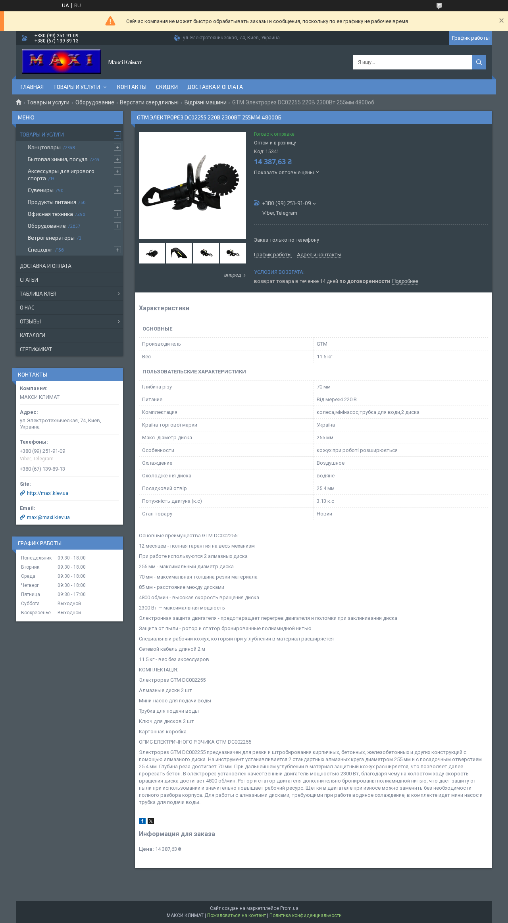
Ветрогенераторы (51, 237)
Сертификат (36, 349)
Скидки (167, 86)
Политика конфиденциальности (305, 915)
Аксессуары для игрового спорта (61, 174)
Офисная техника (50, 213)
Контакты (131, 86)
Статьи (29, 280)
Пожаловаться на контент (236, 915)
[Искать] (479, 62)
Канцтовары (44, 147)
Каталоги (32, 335)
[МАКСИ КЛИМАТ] (61, 62)
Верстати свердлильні (149, 102)
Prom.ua (289, 908)
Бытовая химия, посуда (58, 159)
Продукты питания (52, 201)
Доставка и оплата (215, 86)
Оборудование (94, 102)
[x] (151, 822)
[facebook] (142, 822)
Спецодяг (40, 249)
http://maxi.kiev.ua (47, 493)
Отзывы (30, 321)
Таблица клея (38, 293)
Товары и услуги (76, 86)
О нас (27, 307)
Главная (32, 86)
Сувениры (41, 190)
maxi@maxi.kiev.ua (48, 517)
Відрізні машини (206, 102)
